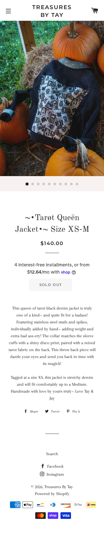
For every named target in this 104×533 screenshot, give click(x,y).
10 (77, 184)
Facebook (55, 466)
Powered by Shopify (52, 493)
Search (52, 453)
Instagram (54, 474)
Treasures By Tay (52, 11)
